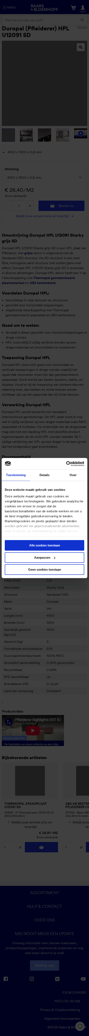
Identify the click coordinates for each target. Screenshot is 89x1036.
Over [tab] (73, 475)
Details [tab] (45, 475)
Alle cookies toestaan (44, 545)
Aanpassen (42, 557)
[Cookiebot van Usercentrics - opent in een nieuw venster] (66, 463)
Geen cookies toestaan (44, 569)
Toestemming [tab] (16, 475)
